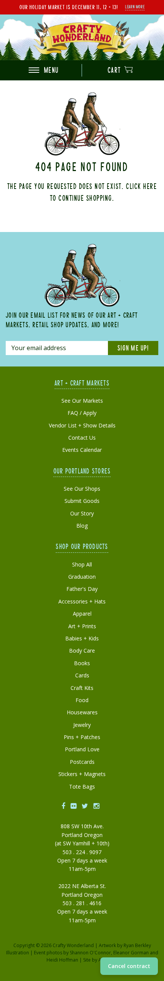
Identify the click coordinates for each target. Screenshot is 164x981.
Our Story (82, 513)
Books (82, 663)
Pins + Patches (82, 737)
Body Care (82, 650)
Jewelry (82, 724)
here (150, 186)
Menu (50, 70)
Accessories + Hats (82, 601)
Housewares (82, 712)
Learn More (135, 6)
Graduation (82, 576)
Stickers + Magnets (82, 774)
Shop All (82, 564)
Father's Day (82, 588)
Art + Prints (82, 626)
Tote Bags (82, 786)
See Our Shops (82, 488)
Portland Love (82, 749)
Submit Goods (82, 500)
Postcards (82, 761)
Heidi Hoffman (62, 960)
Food (82, 700)
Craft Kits (82, 687)
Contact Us (82, 437)
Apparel (82, 613)
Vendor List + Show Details (82, 425)
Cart (115, 70)
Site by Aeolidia (99, 960)
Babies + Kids (82, 638)
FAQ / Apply (82, 412)
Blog (82, 525)
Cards (82, 675)
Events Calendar (82, 449)
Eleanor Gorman (131, 952)
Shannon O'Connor (90, 952)
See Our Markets (82, 400)
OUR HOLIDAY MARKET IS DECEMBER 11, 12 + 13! (68, 6)
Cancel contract (129, 966)
